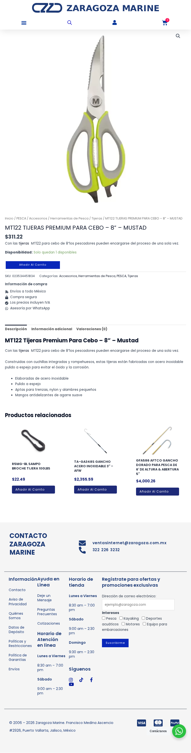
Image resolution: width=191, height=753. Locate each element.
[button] (24, 23)
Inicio (9, 218)
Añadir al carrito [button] (30, 489)
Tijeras (97, 218)
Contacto (17, 589)
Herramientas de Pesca (69, 218)
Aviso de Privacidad (18, 601)
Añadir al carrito (32, 265)
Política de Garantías (18, 657)
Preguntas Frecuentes (47, 611)
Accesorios (38, 218)
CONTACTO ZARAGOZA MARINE (28, 544)
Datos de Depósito (16, 629)
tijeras (24, 243)
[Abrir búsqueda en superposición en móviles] (69, 22)
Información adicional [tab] (51, 329)
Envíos (14, 669)
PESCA (21, 218)
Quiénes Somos (16, 615)
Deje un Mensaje (44, 598)
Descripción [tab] (16, 329)
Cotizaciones (48, 623)
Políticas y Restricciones (20, 643)
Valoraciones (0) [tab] (91, 329)
